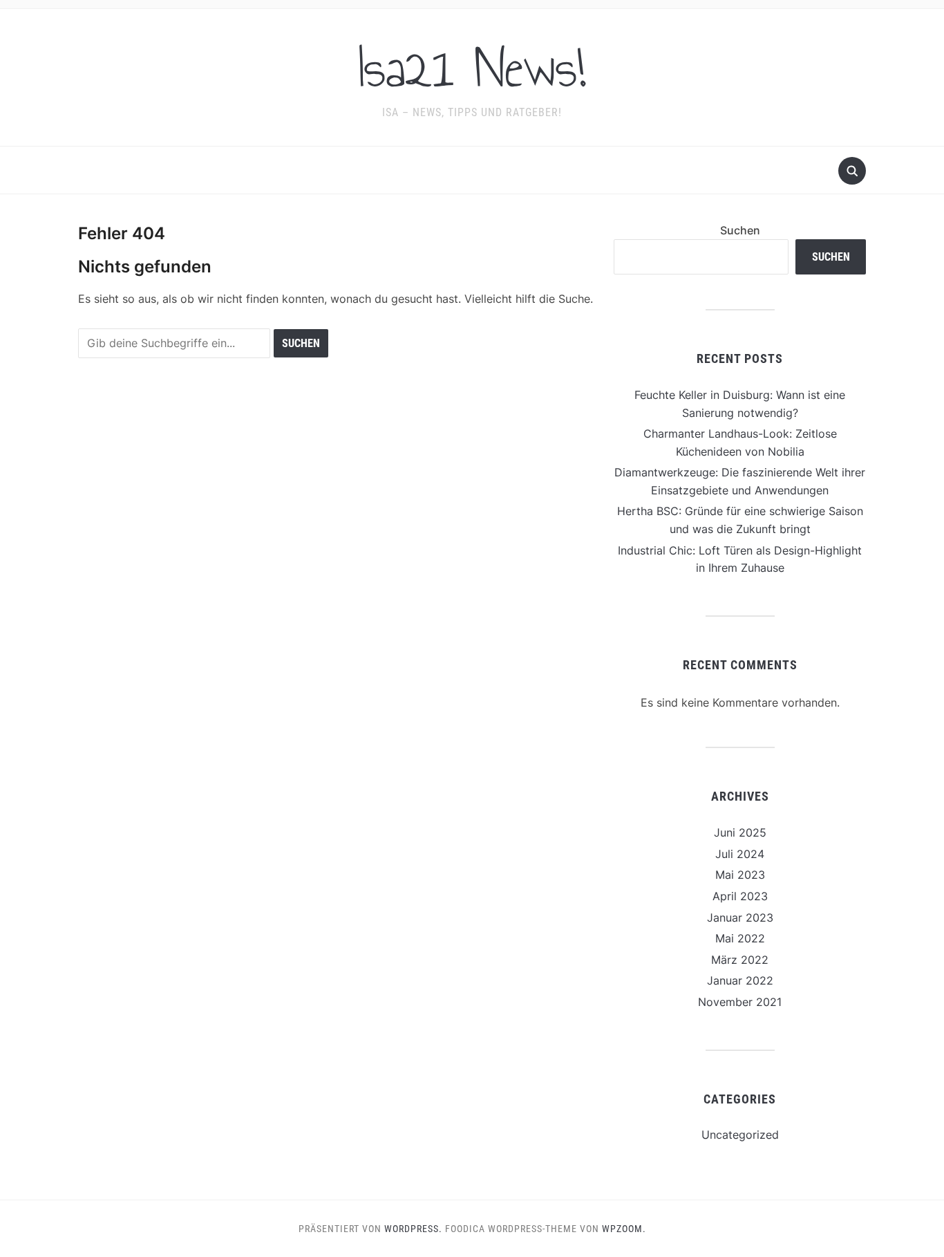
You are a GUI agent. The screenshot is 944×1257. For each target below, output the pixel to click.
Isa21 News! (472, 68)
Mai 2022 (740, 938)
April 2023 (740, 896)
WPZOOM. (624, 1228)
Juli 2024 (739, 854)
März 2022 (739, 960)
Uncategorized (740, 1135)
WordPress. (413, 1228)
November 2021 (740, 1002)
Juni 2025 (740, 832)
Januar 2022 (740, 980)
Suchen (740, 230)
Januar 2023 (740, 917)
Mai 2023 (740, 875)
